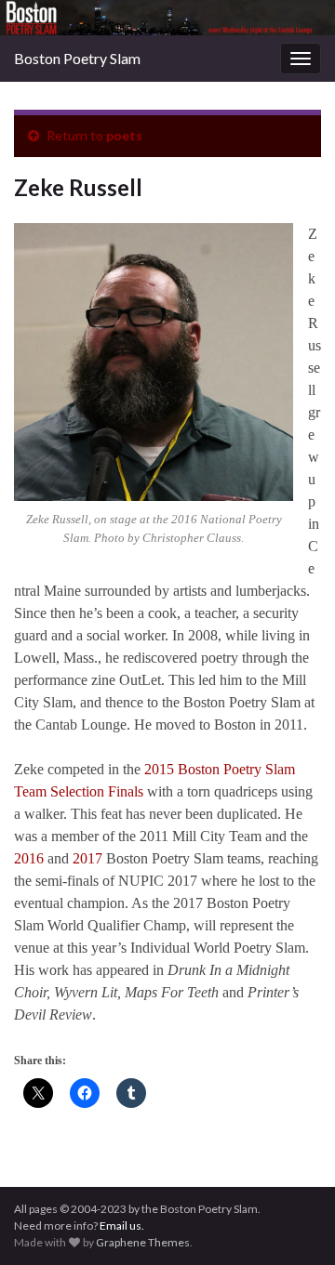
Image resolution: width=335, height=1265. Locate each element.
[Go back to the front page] (167, 17)
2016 (29, 858)
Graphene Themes (143, 1242)
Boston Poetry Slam (77, 58)
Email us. (122, 1225)
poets (124, 135)
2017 (87, 858)
